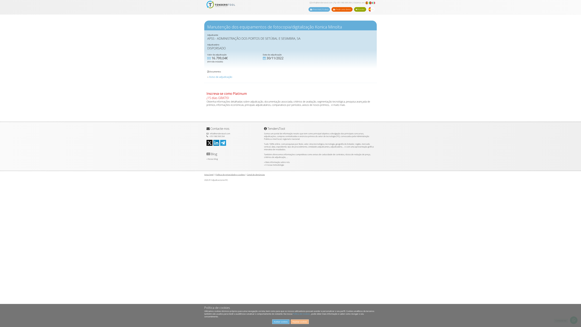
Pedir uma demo (343, 9)
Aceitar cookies (281, 321)
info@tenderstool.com (322, 2)
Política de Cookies (301, 313)
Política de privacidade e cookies (230, 174)
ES (372, 9)
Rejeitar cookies (299, 321)
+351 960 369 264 (344, 2)
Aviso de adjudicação (220, 77)
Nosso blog (213, 159)
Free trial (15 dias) (320, 9)
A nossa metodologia (274, 165)
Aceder (360, 9)
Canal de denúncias (256, 174)
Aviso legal (208, 174)
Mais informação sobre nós (277, 162)
